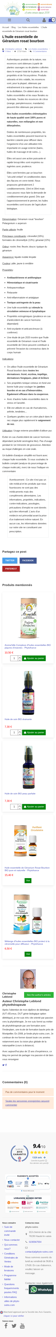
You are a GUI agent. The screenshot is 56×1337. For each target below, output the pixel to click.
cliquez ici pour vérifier (14, 1316)
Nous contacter (12, 1240)
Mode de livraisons (9, 1268)
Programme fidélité (10, 1277)
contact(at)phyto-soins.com (39, 1251)
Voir (28, 880)
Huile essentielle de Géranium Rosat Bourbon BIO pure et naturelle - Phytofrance (27, 869)
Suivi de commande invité (10, 1231)
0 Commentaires (40, 51)
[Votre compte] (44, 21)
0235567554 (35, 1242)
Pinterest (11, 569)
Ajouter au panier (35, 658)
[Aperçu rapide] (30, 641)
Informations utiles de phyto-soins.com (12, 1301)
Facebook (28, 560)
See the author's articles (39, 995)
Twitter (9, 560)
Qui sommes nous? (10, 1246)
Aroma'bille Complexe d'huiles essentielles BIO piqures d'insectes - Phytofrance (28, 646)
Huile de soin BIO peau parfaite (20, 793)
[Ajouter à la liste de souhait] (25, 641)
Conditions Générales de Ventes (11, 1257)
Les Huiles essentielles (38, 49)
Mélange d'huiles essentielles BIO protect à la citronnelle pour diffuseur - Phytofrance (27, 942)
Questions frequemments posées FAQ (11, 1288)
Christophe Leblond (13, 49)
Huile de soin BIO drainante (18, 719)
